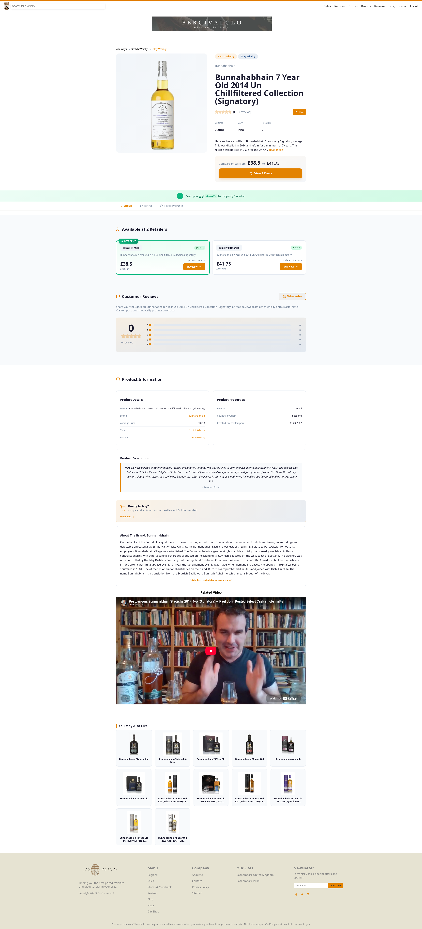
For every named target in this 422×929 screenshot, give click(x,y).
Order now (125, 516)
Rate (301, 112)
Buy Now (192, 266)
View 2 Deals (263, 173)
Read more (276, 150)
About (413, 6)
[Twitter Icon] (302, 896)
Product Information (173, 206)
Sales (327, 6)
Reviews (379, 6)
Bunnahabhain (196, 415)
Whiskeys (121, 49)
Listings (128, 206)
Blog (392, 6)
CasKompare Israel (248, 881)
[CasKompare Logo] (99, 879)
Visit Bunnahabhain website (209, 580)
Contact (197, 881)
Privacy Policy (200, 887)
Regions (340, 6)
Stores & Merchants (160, 887)
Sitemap (197, 893)
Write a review (294, 296)
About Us (198, 875)
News (402, 6)
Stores (353, 6)
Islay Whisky (159, 49)
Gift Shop (153, 911)
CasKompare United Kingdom (255, 875)
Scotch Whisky (139, 49)
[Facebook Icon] (297, 896)
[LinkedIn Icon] (308, 896)
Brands (366, 6)
